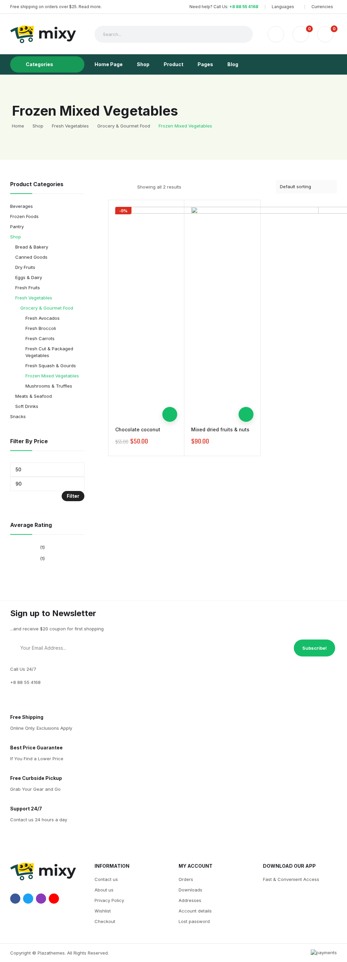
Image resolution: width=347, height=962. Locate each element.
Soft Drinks (26, 406)
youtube (54, 899)
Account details (195, 911)
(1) (42, 547)
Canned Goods (31, 257)
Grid (112, 187)
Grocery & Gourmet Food (46, 308)
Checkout (105, 921)
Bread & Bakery (31, 247)
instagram (41, 899)
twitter (28, 899)
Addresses (190, 900)
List (124, 187)
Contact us (106, 879)
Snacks (18, 416)
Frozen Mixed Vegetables (52, 375)
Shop (15, 236)
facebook (15, 899)
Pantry (17, 226)
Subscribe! (314, 648)
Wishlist (103, 911)
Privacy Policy (109, 900)
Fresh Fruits (27, 287)
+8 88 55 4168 (243, 6)
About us (104, 889)
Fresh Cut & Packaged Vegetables (49, 352)
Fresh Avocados (42, 318)
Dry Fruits (25, 267)
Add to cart (169, 414)
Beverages (21, 206)
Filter (73, 496)
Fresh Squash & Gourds (50, 365)
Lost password (194, 921)
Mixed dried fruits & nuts (220, 429)
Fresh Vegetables (33, 297)
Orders (186, 879)
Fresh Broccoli (40, 328)
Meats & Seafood (33, 396)
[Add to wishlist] (169, 384)
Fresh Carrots (40, 338)
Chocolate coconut (137, 429)
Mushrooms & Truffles (48, 386)
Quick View (169, 399)
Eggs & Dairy (28, 277)
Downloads (190, 889)
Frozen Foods (24, 216)
